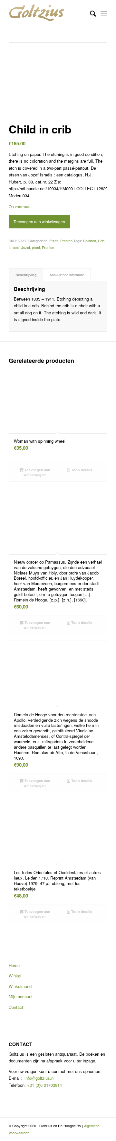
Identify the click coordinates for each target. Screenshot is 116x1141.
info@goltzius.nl (39, 1078)
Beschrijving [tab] (26, 274)
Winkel (15, 976)
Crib (101, 240)
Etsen (53, 240)
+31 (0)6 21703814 (44, 1085)
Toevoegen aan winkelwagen (39, 221)
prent (36, 247)
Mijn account (21, 996)
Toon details (81, 469)
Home (14, 965)
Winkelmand (20, 986)
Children (89, 240)
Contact (16, 1007)
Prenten (66, 240)
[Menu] (104, 13)
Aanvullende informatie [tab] (67, 274)
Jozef (25, 247)
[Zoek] (89, 13)
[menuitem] (89, 13)
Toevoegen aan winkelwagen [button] (37, 472)
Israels (14, 247)
